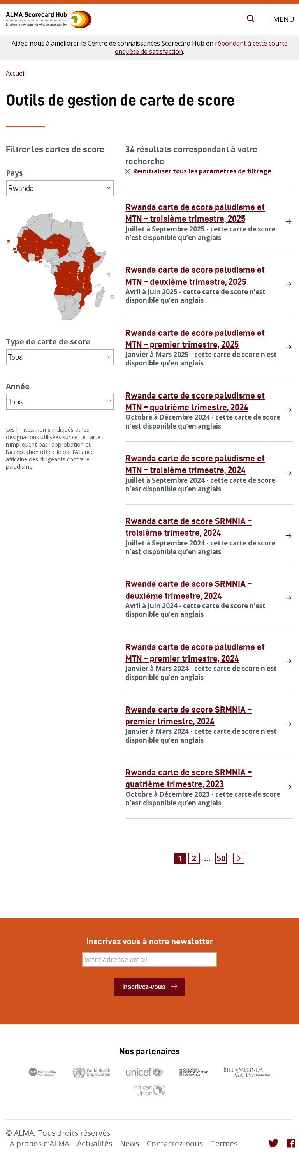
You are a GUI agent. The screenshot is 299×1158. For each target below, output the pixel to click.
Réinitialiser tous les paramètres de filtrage (202, 171)
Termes (224, 1144)
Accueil (16, 73)
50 (221, 858)
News (129, 1144)
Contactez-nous (175, 1144)
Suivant (238, 858)
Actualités (94, 1144)
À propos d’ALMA (39, 1144)
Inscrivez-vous (143, 986)
